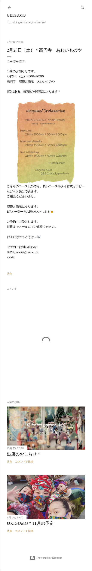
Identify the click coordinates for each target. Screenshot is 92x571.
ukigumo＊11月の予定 (30, 523)
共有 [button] (9, 273)
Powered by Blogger (49, 557)
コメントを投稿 (24, 461)
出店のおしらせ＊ (24, 454)
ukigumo (16, 15)
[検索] (82, 7)
